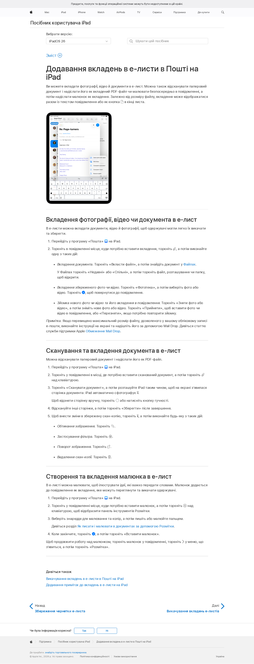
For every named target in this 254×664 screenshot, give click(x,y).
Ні (107, 630)
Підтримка (45, 641)
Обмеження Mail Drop (103, 331)
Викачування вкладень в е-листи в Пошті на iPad (85, 579)
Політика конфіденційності (95, 656)
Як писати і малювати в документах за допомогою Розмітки (125, 526)
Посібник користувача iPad (60, 23)
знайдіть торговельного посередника (65, 652)
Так (84, 630)
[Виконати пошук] (131, 41)
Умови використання (125, 656)
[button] (223, 12)
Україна (220, 656)
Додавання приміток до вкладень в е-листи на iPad (87, 585)
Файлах (189, 264)
